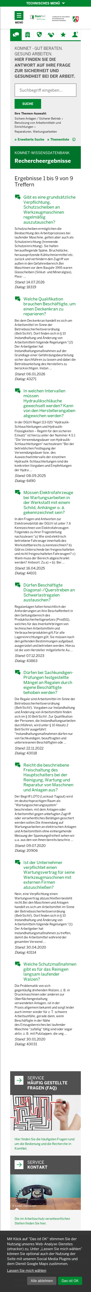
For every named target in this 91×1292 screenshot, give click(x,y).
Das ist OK (70, 1280)
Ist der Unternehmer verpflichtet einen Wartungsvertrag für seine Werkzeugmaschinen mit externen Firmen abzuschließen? (49, 875)
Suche (27, 104)
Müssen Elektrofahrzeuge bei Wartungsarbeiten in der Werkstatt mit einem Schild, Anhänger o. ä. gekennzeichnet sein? (48, 502)
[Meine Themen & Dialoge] (63, 34)
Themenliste (59, 139)
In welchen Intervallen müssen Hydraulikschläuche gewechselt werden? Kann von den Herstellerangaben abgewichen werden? (49, 403)
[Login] (75, 34)
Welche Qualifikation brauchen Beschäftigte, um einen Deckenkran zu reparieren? (49, 306)
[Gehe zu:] (16, 34)
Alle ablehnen (42, 1280)
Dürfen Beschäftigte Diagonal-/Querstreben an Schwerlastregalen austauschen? (49, 592)
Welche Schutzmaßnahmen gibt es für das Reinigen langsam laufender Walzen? (49, 972)
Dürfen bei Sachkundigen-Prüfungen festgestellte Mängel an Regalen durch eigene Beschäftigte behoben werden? (48, 682)
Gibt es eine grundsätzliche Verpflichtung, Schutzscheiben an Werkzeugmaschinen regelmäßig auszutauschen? (49, 210)
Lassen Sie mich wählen (26, 1270)
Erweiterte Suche (31, 139)
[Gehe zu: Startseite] (38, 17)
